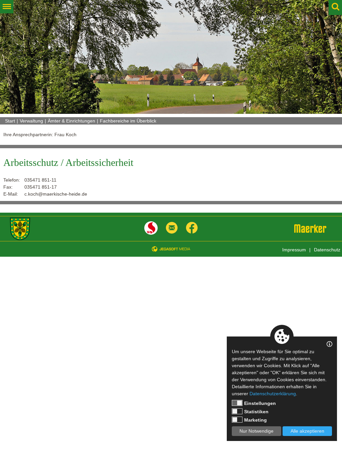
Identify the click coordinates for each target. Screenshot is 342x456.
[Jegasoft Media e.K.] (171, 249)
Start (10, 121)
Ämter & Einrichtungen (71, 121)
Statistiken (256, 411)
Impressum (294, 249)
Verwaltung (31, 121)
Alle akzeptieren (307, 431)
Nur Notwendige (256, 431)
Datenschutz (327, 249)
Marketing (255, 420)
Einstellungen (260, 403)
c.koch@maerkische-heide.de (55, 194)
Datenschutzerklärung (272, 393)
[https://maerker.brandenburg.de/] (310, 228)
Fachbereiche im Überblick (128, 121)
